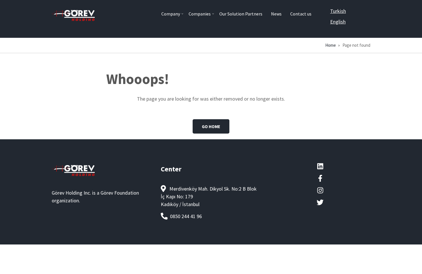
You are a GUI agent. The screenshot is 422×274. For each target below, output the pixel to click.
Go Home (211, 126)
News (276, 14)
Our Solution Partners (240, 14)
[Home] (73, 14)
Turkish (338, 11)
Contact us (300, 14)
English (338, 21)
